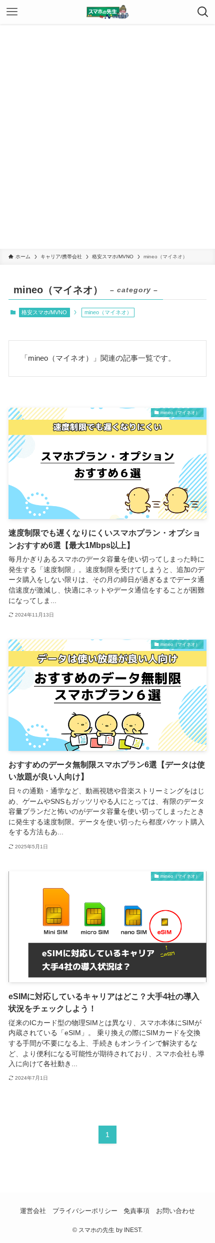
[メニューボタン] (12, 12)
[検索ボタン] (203, 12)
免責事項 (137, 1211)
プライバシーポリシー (85, 1211)
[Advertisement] (107, 136)
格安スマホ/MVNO (44, 312)
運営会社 (33, 1211)
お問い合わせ (175, 1211)
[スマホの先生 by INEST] (107, 12)
